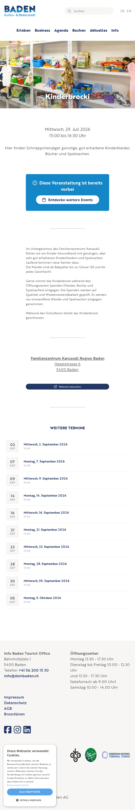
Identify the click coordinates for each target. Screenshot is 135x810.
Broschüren (14, 714)
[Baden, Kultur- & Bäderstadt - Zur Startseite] (20, 11)
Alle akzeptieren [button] (29, 791)
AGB (8, 708)
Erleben (24, 30)
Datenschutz (15, 702)
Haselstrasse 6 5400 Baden (67, 363)
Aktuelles (98, 30)
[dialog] (30, 775)
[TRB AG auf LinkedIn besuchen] (27, 729)
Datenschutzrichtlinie (18, 785)
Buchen (79, 30)
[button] (30, 800)
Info (115, 30)
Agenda (61, 30)
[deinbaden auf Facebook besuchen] (7, 729)
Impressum (14, 697)
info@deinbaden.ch (21, 675)
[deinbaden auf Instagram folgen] (17, 729)
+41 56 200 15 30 (34, 670)
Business (42, 30)
